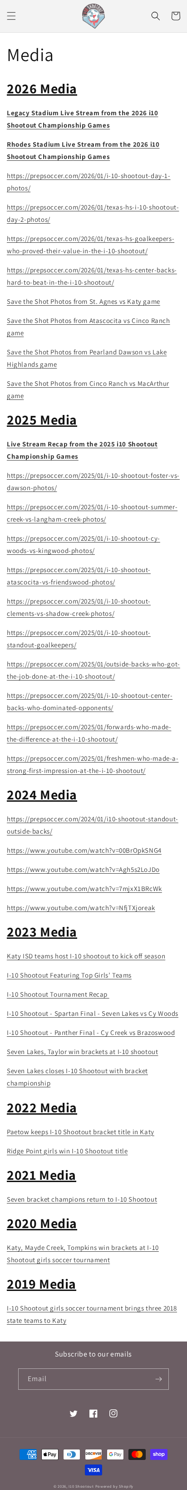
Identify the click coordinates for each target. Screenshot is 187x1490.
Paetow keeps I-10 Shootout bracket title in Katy (80, 1131)
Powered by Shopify (114, 1486)
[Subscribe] (158, 1379)
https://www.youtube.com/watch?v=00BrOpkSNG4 (84, 850)
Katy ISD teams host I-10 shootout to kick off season (86, 956)
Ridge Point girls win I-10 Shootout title (67, 1151)
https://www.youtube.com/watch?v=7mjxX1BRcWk (84, 888)
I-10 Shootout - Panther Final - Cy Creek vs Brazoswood (91, 1032)
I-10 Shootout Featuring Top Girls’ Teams (69, 975)
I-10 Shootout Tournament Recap (58, 994)
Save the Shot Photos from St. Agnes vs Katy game (83, 301)
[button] (11, 16)
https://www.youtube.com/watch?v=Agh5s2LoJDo (83, 869)
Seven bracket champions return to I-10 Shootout (82, 1199)
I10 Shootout (81, 1486)
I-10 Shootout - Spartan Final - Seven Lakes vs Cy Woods (92, 1013)
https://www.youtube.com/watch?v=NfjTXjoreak (81, 907)
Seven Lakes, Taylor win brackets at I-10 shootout (82, 1051)
